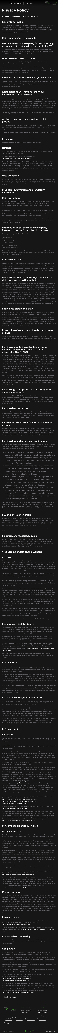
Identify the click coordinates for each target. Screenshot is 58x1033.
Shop (31, 3)
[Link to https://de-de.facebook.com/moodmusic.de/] (27, 1031)
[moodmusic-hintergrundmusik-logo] (50, 1)
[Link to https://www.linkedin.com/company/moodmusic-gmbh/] (30, 1031)
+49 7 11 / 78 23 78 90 (42, 1012)
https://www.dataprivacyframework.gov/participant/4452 (18, 820)
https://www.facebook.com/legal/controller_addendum (17, 782)
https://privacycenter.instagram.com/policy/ (14, 801)
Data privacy (53, 1031)
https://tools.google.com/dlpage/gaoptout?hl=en (16, 924)
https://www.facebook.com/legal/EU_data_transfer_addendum (19, 799)
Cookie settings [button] (10, 997)
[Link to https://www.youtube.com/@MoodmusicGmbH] (33, 1031)
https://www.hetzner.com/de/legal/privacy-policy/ (16, 158)
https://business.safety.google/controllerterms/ (15, 980)
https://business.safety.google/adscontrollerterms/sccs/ (18, 874)
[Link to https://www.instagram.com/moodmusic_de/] (25, 1031)
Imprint (48, 1031)
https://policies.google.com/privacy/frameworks (15, 978)
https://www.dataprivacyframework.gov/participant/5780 (18, 887)
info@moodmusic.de (42, 1010)
